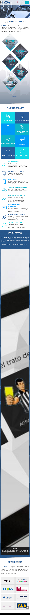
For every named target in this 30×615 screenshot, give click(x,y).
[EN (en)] (17, 2)
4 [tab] (17, 557)
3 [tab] (15, 557)
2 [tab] (12, 557)
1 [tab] (10, 557)
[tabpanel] (15, 9)
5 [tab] (20, 557)
